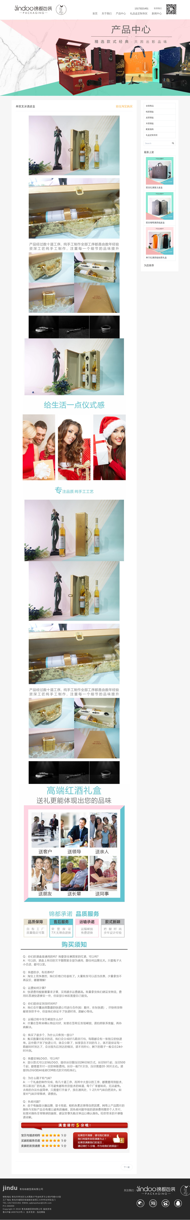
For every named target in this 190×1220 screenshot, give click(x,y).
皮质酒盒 (150, 117)
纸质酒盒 (150, 112)
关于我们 (107, 13)
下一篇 (127, 1167)
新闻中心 (157, 13)
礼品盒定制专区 (139, 13)
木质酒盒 (150, 123)
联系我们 (158, 8)
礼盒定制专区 (152, 135)
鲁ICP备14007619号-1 (14, 1212)
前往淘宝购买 (124, 106)
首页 (95, 13)
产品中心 (121, 13)
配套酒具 (150, 129)
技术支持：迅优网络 (35, 1212)
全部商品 (150, 106)
